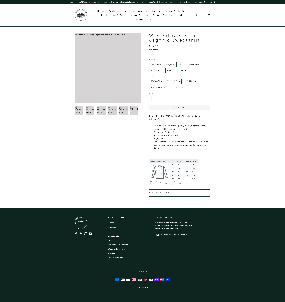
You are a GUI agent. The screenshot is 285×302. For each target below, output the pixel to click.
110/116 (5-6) (173, 81)
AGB (110, 231)
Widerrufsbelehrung (116, 249)
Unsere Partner (139, 15)
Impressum (112, 227)
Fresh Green (195, 64)
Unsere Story (142, 19)
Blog (156, 15)
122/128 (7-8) (190, 81)
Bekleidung (116, 11)
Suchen (111, 223)
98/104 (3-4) (156, 81)
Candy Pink (156, 64)
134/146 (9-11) (158, 87)
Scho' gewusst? (173, 15)
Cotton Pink (181, 70)
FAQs (110, 240)
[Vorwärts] (139, 110)
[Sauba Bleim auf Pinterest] (80, 233)
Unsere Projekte (175, 11)
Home (101, 11)
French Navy (157, 70)
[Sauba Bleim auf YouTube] (90, 233)
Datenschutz (113, 236)
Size (151, 77)
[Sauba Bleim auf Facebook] (76, 233)
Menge (152, 94)
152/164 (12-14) (176, 87)
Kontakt (111, 253)
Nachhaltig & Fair (113, 15)
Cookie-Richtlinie (115, 258)
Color (152, 60)
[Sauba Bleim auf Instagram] (85, 233)
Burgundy (170, 64)
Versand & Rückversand (118, 245)
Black (182, 64)
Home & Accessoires (144, 11)
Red (169, 70)
